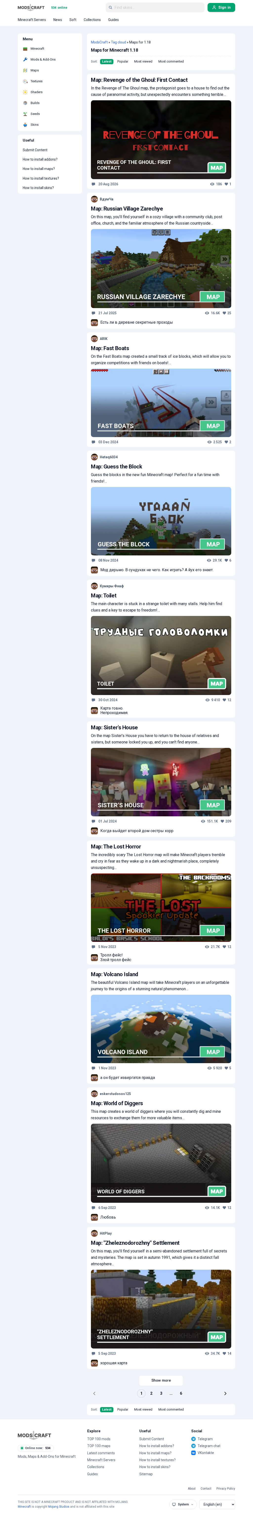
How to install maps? (39, 169)
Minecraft (24, 1506)
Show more (161, 1380)
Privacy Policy (225, 1488)
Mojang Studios (58, 1506)
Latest (106, 61)
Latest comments (101, 1453)
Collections (95, 1467)
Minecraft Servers (101, 1460)
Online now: (37, 1448)
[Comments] (93, 184)
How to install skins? (38, 188)
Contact (206, 1488)
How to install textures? (41, 178)
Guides (92, 1474)
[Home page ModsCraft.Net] (31, 7)
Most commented (171, 61)
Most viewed (143, 61)
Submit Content (35, 150)
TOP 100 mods (98, 1439)
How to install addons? (40, 159)
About (192, 1488)
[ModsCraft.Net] (34, 1435)
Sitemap (146, 1474)
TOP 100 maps (98, 1446)
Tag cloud (118, 42)
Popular (122, 61)
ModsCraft (99, 42)
